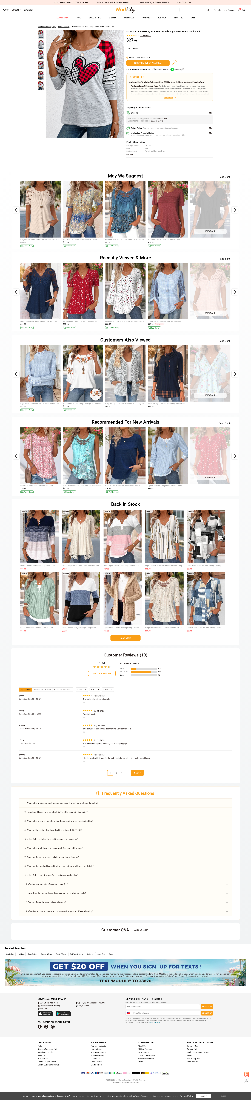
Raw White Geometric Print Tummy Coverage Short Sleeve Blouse (47, 321)
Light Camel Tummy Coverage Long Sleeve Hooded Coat (126, 628)
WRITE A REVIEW (102, 673)
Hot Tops (21, 954)
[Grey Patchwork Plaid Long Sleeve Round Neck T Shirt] (85, 84)
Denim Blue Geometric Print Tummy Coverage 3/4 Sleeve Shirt (211, 628)
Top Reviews (26, 690)
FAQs (40, 1046)
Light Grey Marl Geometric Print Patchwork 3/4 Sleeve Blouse (130, 486)
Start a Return (96, 1065)
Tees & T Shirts (61, 954)
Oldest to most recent (63, 690)
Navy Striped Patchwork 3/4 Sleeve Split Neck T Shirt (211, 239)
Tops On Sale (32, 954)
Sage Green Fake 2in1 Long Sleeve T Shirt (37, 628)
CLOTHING (178, 18)
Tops (54, 27)
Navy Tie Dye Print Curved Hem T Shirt (120, 239)
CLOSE (223, 1096)
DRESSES (112, 18)
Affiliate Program (145, 1049)
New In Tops (10, 954)
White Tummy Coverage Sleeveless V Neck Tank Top (83, 321)
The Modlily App (193, 1058)
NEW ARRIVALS (62, 18)
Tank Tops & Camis (76, 954)
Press (140, 1062)
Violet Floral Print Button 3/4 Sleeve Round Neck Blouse (170, 486)
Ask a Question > (142, 930)
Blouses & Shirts (46, 954)
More (211, 113)
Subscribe (207, 1007)
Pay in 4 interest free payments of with (148, 69)
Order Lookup (96, 1062)
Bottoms (90, 954)
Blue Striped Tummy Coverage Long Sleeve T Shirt (82, 628)
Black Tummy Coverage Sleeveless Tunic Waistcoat (83, 403)
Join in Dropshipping (146, 1055)
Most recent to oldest (42, 690)
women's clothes (44, 27)
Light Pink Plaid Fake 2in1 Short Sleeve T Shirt (39, 239)
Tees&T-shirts (63, 27)
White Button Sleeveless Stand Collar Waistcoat (209, 403)
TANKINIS (146, 18)
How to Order (96, 1049)
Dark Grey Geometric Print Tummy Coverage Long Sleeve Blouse (212, 566)
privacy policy (134, 1083)
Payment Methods (98, 1046)
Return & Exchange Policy (48, 1049)
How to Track (43, 1058)
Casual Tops (100, 954)
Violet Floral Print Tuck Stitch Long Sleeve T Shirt (209, 486)
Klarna (189, 1055)
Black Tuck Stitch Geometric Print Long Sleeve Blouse (169, 321)
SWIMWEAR (129, 18)
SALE (193, 18)
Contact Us (95, 1058)
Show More (168, 98)
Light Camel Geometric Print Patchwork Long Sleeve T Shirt (169, 566)
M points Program (98, 1052)
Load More (125, 638)
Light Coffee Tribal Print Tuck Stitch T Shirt (165, 239)
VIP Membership (97, 1055)
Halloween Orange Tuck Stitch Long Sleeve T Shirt (83, 239)
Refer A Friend (192, 1062)
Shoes (111, 954)
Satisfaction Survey (146, 1058)
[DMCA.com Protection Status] (165, 1073)
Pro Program (143, 1052)
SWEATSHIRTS (95, 18)
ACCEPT (204, 1096)
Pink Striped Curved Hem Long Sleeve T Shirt (121, 566)
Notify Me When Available (148, 63)
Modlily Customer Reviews (48, 1065)
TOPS (78, 18)
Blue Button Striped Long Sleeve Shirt (120, 321)
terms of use (121, 1083)
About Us (142, 1046)
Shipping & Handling (46, 1052)
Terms (151, 1022)
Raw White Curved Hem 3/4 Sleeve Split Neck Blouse (84, 486)
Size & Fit (41, 1055)
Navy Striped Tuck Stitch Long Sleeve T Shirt (38, 566)
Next (136, 773)
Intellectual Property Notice (198, 1052)
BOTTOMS (162, 18)
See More (130, 154)
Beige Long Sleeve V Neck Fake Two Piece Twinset (82, 566)
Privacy (157, 1022)
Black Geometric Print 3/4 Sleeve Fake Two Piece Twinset (213, 321)
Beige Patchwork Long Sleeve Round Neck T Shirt (165, 628)
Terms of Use (192, 1046)
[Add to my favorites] (174, 62)
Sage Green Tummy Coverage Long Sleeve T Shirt (40, 403)
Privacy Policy (192, 1049)
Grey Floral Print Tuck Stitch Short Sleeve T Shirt (40, 486)
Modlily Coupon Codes (47, 1062)
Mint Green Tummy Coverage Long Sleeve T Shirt (124, 403)
